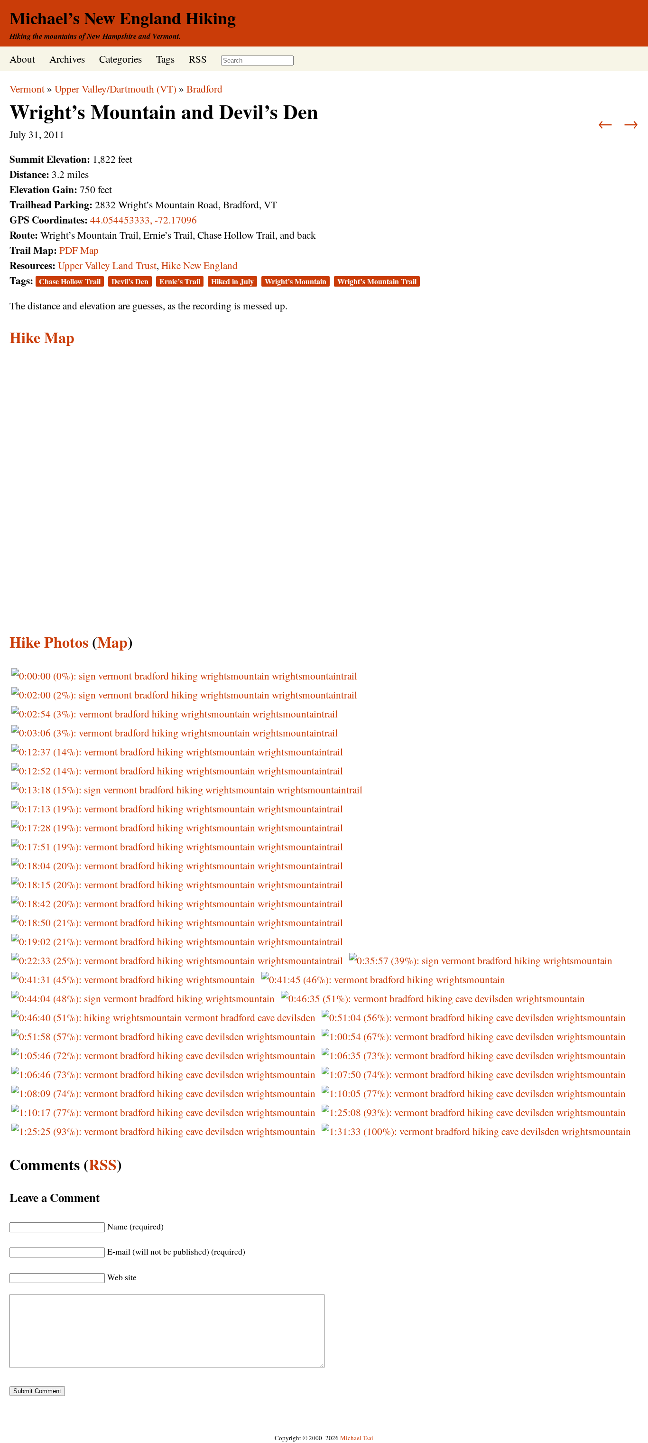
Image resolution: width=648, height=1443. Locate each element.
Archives (67, 58)
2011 (54, 134)
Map (112, 642)
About (22, 58)
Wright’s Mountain (295, 281)
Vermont (27, 88)
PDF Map (79, 250)
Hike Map (41, 337)
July (17, 134)
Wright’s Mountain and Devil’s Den (163, 111)
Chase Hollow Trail (70, 281)
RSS (198, 58)
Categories (120, 58)
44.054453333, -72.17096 (143, 219)
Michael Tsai (356, 1438)
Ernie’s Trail (179, 281)
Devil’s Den (129, 281)
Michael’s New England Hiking (122, 17)
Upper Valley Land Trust (107, 265)
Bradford (204, 88)
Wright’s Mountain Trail (377, 281)
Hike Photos (48, 642)
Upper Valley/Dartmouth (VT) (115, 88)
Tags (165, 58)
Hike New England (199, 265)
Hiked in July (232, 281)
